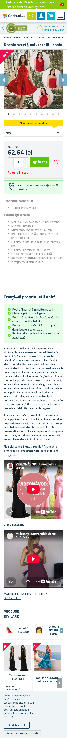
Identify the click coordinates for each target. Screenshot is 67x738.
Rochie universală (13, 688)
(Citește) (8, 716)
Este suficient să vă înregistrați (25, 7)
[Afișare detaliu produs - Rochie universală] (17, 658)
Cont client (41, 19)
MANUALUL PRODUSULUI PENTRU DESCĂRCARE (26, 596)
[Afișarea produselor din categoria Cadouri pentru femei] (39, 630)
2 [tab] (14, 113)
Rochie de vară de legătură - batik (46, 680)
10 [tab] (58, 113)
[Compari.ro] (17, 28)
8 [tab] (47, 113)
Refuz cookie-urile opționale (22, 733)
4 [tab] (25, 113)
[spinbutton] (18, 162)
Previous (3, 28)
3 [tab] (19, 113)
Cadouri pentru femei (53, 630)
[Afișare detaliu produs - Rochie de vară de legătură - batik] (47, 658)
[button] (26, 162)
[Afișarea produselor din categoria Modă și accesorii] (9, 630)
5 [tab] (31, 113)
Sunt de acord (16, 725)
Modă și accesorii (24, 630)
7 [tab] (42, 113)
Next (64, 28)
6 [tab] (36, 113)
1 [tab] (8, 113)
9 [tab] (53, 113)
